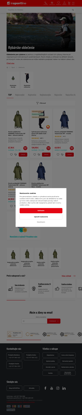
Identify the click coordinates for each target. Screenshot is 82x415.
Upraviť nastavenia (41, 217)
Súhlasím (41, 210)
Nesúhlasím (41, 222)
